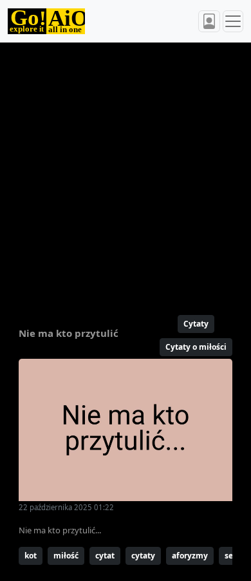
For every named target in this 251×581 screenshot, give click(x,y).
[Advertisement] (125, 173)
